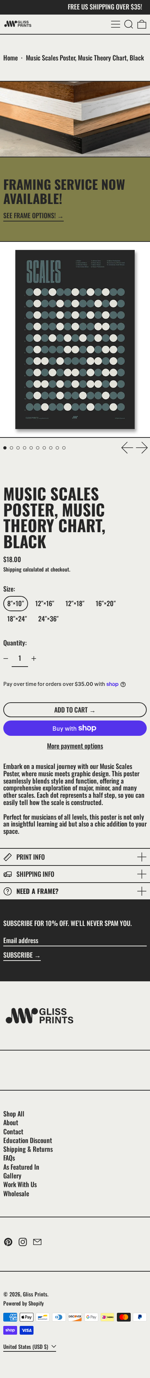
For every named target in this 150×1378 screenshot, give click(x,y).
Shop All (13, 1113)
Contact (13, 1131)
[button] (129, 24)
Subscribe (18, 954)
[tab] (5, 447)
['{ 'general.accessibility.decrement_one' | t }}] (6, 658)
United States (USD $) (26, 1346)
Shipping (12, 569)
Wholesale (16, 1193)
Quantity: (15, 642)
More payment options (75, 746)
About (10, 1122)
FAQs (9, 1157)
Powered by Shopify (23, 1303)
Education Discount (27, 1140)
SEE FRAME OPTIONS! (29, 216)
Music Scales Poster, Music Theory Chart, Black (85, 57)
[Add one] (34, 658)
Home (10, 57)
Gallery (12, 1175)
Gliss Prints (35, 1294)
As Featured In (21, 1166)
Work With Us (20, 1184)
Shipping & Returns (28, 1149)
